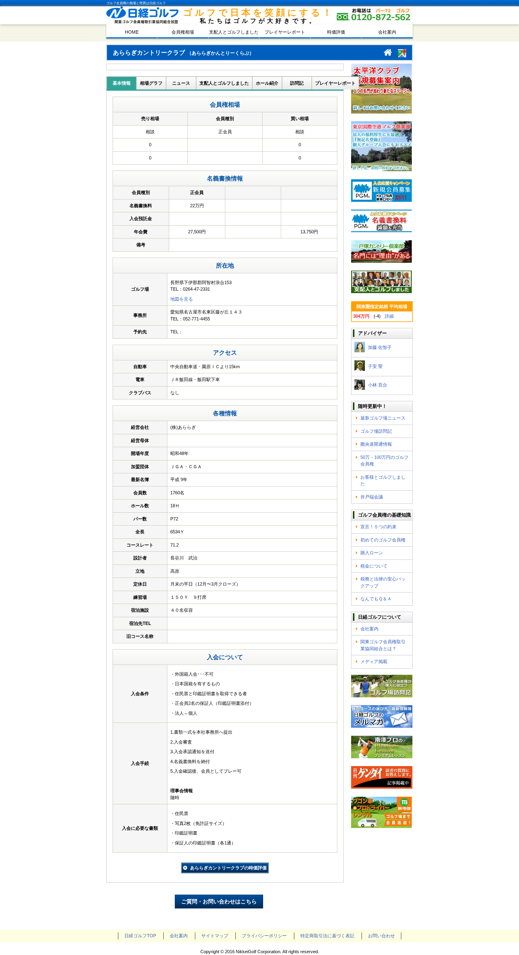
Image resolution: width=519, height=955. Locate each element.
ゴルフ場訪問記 (376, 431)
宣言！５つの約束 (378, 526)
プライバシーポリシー (264, 935)
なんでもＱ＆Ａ (376, 598)
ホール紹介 (267, 83)
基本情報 (122, 83)
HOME (132, 32)
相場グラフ (151, 83)
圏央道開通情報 (376, 444)
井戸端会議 (371, 496)
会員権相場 (182, 32)
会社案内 (387, 32)
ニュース (181, 83)
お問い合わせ (381, 935)
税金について (373, 565)
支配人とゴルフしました (234, 32)
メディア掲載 (373, 661)
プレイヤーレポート (285, 32)
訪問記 (297, 83)
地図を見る (181, 299)
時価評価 (336, 32)
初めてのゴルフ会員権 (382, 539)
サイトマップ (214, 935)
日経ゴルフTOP (140, 935)
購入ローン (371, 552)
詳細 (389, 316)
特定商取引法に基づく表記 (327, 935)
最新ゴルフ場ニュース (382, 417)
